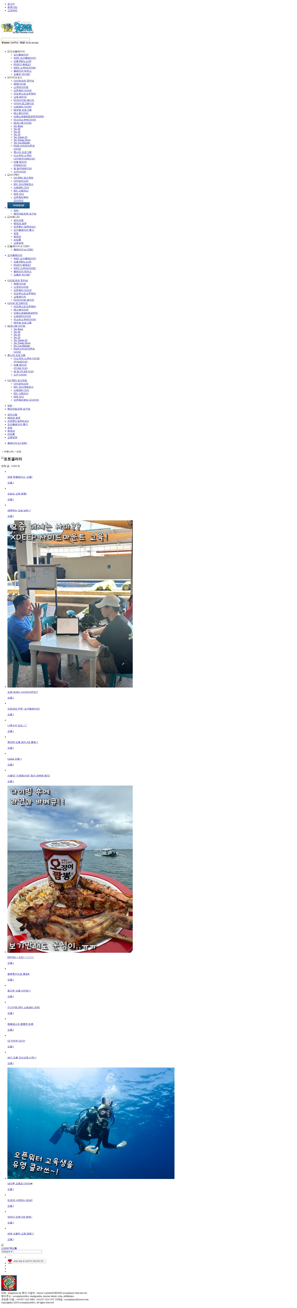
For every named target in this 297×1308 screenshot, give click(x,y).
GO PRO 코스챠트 (23, 177)
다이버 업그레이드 (24, 103)
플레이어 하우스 (23, 71)
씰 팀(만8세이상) (23, 168)
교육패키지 (20, 296)
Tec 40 (17, 129)
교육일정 (19, 243)
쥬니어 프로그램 (23, 152)
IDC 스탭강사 (21, 190)
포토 (16, 233)
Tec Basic (18, 126)
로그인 (11, 4)
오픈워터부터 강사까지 (26, 400)
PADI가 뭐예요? (22, 64)
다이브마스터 (21, 181)
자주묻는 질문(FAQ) (25, 226)
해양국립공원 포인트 (25, 213)
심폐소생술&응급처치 (26, 313)
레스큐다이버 (21, 113)
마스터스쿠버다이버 (25, 119)
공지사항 (19, 220)
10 (13, 1248)
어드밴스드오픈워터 (25, 93)
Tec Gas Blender (22, 142)
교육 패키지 (20, 97)
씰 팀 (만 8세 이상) (24, 371)
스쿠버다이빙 (21, 87)
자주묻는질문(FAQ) (18, 421)
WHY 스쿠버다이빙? (25, 67)
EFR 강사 (19, 194)
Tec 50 (17, 134)
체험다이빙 (20, 84)
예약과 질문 (20, 223)
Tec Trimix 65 (20, 137)
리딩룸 (17, 239)
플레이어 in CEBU (23, 249)
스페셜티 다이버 (23, 106)
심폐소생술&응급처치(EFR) (29, 116)
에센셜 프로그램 (23, 110)
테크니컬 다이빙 (23, 123)
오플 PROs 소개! (22, 61)
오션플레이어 (21, 54)
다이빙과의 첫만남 (24, 80)
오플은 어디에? (22, 74)
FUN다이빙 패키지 (24, 100)
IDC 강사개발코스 (23, 184)
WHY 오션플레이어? (25, 58)
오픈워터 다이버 (23, 90)
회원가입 (12, 7)
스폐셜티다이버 (22, 316)
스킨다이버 (20, 171)
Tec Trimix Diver (22, 140)
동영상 (17, 236)
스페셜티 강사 (21, 187)
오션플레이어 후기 (24, 230)
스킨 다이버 (20, 374)
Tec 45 (17, 131)
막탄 (16, 210)
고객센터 (12, 10)
